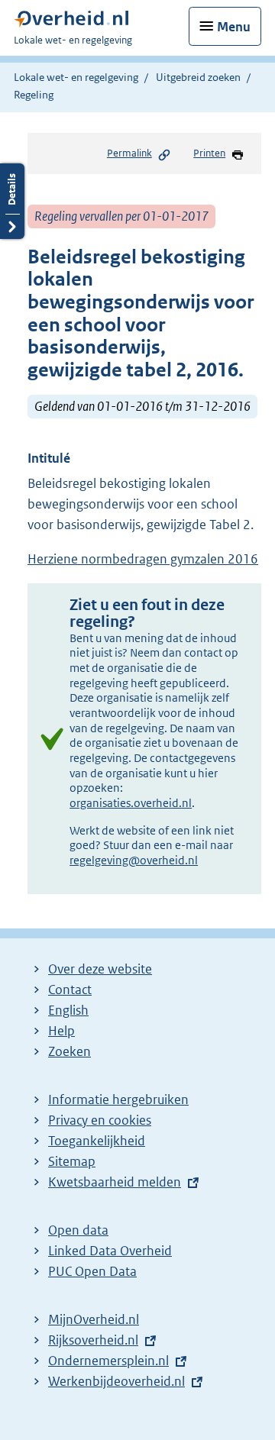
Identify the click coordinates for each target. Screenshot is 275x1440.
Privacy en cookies (99, 1120)
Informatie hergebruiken (118, 1099)
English (68, 1010)
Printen (209, 153)
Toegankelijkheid (96, 1140)
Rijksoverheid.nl (93, 1340)
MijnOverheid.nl (93, 1319)
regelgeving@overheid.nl (134, 860)
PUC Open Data (92, 1271)
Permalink (129, 153)
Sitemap (71, 1161)
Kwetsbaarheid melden (114, 1182)
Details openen (12, 201)
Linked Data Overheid (110, 1250)
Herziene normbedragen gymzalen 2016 (143, 558)
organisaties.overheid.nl (131, 803)
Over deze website (100, 969)
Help (61, 1030)
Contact (70, 989)
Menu (234, 26)
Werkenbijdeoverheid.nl (116, 1381)
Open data (78, 1230)
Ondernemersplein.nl (108, 1360)
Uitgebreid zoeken (198, 77)
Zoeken (69, 1051)
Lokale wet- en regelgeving (76, 77)
